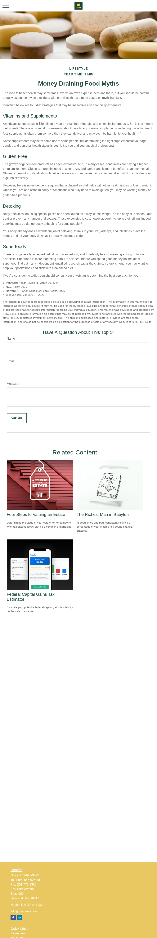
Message (13, 383)
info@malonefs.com (24, 911)
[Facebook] (13, 917)
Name (11, 338)
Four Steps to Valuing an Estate (36, 514)
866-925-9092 (33, 880)
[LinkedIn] (19, 917)
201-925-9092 (29, 875)
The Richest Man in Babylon (103, 514)
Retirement (18, 933)
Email (11, 361)
